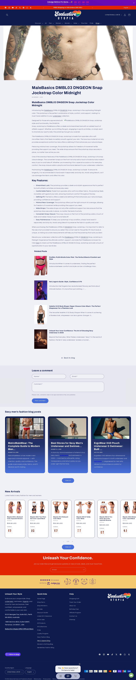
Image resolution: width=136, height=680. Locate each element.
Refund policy (37, 679)
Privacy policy (47, 679)
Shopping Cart (74, 598)
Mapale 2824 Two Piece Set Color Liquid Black (38, 517)
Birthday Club (74, 609)
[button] (7, 15)
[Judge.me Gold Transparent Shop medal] (67, 581)
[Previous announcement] (43, 8)
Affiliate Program (75, 612)
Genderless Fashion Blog (45, 647)
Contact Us (73, 616)
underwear (57, 116)
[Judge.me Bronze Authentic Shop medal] (84, 581)
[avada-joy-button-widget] (131, 675)
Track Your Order (75, 602)
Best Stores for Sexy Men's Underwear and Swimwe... (67, 444)
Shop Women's (42, 605)
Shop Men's (41, 602)
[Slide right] (72, 541)
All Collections (42, 626)
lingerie (25, 601)
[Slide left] (63, 541)
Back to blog (69, 358)
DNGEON (63, 110)
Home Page (41, 598)
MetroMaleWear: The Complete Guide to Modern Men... (24, 446)
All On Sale (41, 619)
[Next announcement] (92, 8)
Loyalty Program (42, 633)
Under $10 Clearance (44, 616)
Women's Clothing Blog (45, 644)
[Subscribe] (83, 569)
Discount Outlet (42, 612)
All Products (41, 623)
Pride (39, 630)
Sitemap (72, 619)
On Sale (40, 609)
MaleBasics (48, 110)
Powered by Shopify (26, 679)
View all (68, 480)
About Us (72, 605)
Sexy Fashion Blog (43, 637)
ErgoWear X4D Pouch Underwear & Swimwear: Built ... (108, 446)
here (37, 243)
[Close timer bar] (134, 3)
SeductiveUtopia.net (15, 679)
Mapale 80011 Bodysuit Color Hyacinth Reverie (15, 517)
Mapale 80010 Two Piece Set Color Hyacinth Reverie (106, 518)
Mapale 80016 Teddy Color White (83, 517)
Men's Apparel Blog (43, 640)
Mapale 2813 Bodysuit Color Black (60, 517)
